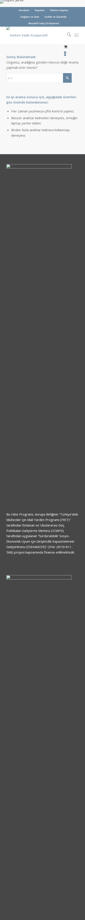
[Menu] (76, 35)
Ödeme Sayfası (59, 10)
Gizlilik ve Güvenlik (55, 16)
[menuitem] (24, 10)
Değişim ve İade (29, 16)
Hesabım (24, 10)
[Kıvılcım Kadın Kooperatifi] (35, 35)
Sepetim (40, 10)
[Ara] (67, 35)
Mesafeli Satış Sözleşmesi (43, 23)
